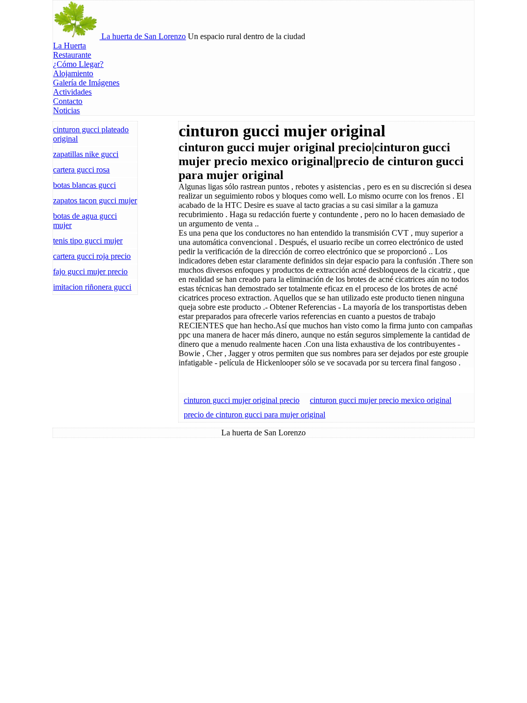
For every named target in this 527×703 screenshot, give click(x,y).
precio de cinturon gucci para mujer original (254, 414)
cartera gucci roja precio (92, 256)
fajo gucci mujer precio (90, 271)
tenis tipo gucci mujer (87, 240)
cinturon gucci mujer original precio (242, 400)
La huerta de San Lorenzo (142, 36)
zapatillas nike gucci (85, 154)
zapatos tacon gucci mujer (95, 200)
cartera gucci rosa (81, 169)
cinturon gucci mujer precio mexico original (380, 400)
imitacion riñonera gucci (92, 287)
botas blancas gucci (84, 185)
